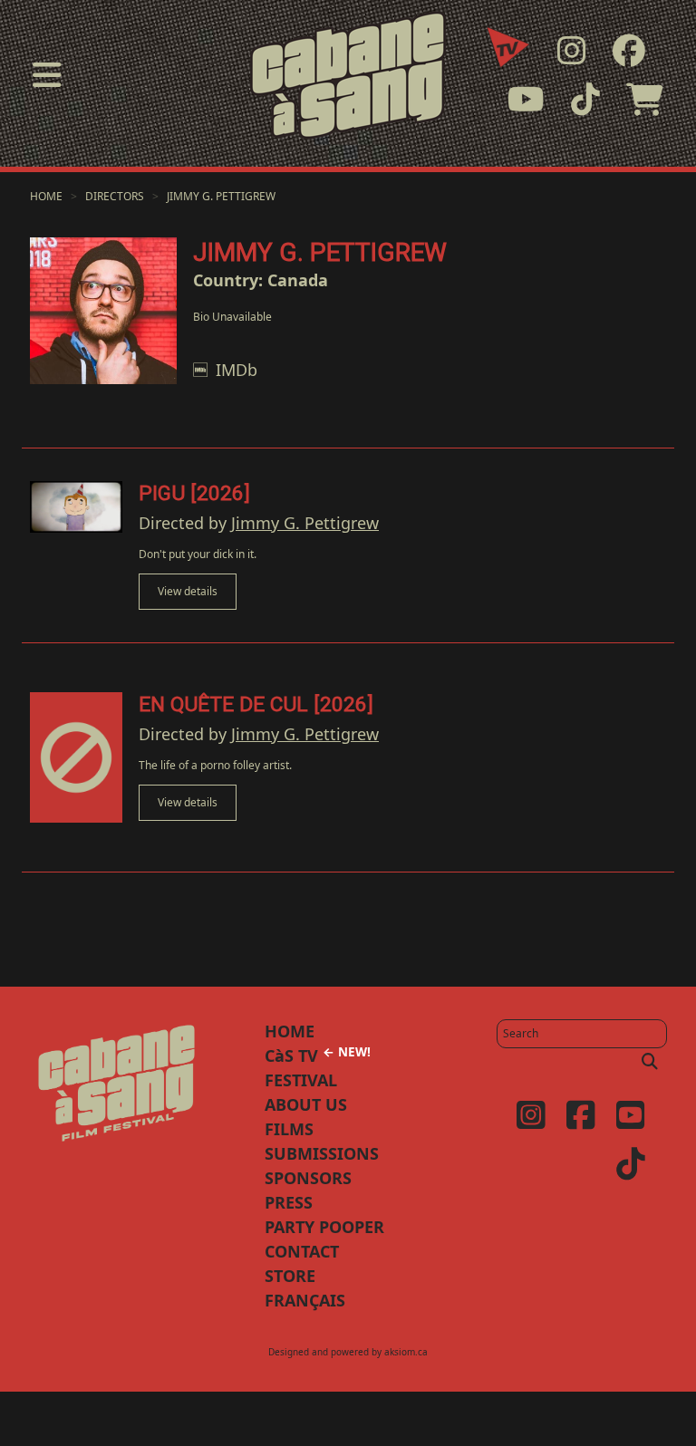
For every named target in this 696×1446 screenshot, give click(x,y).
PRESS (289, 1202)
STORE (290, 1276)
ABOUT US (306, 1104)
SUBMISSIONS (322, 1153)
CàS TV (318, 1055)
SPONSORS (308, 1178)
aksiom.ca (406, 1351)
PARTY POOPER (324, 1227)
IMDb (236, 370)
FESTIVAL (301, 1080)
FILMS (289, 1129)
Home (46, 196)
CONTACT (302, 1251)
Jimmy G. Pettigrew (221, 196)
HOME (289, 1031)
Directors (114, 196)
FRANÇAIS (305, 1300)
